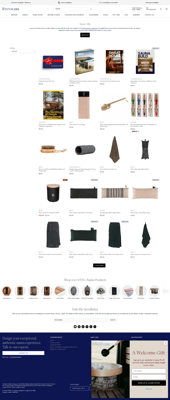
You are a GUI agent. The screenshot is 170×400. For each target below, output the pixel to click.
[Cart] (167, 9)
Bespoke (14, 15)
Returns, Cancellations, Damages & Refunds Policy (64, 347)
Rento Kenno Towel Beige (77, 124)
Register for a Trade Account (58, 349)
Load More (99, 265)
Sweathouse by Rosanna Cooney (110, 81)
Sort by (12, 48)
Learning (136, 15)
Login (134, 9)
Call (148, 8)
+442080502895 (151, 9)
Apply (139, 9)
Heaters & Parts (54, 15)
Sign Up (112, 320)
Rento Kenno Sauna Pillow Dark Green (81, 254)
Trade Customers (138, 8)
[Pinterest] (86, 326)
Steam (105, 15)
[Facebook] (94, 326)
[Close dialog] (165, 343)
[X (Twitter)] (90, 326)
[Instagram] (79, 326)
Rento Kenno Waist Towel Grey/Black (50, 254)
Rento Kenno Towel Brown (108, 169)
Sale (126, 15)
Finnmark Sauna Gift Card (46, 81)
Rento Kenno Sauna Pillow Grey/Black (80, 213)
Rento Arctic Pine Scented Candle (49, 213)
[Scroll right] (167, 291)
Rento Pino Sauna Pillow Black (140, 169)
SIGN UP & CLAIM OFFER (149, 382)
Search (52, 340)
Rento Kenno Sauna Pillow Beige (140, 213)
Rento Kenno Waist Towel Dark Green (111, 254)
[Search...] (91, 9)
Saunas (25, 15)
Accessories (93, 15)
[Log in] (161, 9)
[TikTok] (83, 326)
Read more (85, 35)
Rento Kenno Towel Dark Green (140, 254)
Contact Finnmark (55, 343)
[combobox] (74, 8)
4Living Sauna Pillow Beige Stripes (110, 213)
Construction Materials (74, 15)
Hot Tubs (116, 15)
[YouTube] (75, 326)
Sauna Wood (38, 15)
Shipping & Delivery (55, 345)
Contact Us (149, 15)
